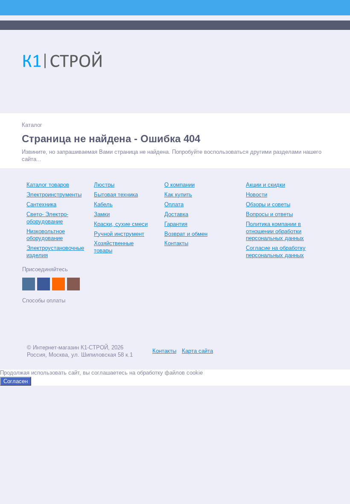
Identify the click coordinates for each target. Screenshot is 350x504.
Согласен (15, 381)
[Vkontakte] (28, 284)
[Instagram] (73, 284)
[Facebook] (43, 284)
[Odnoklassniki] (58, 284)
